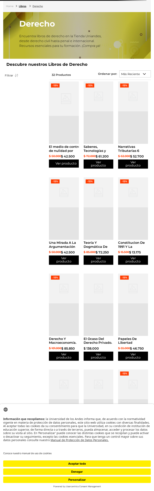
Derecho (37, 6)
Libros (22, 6)
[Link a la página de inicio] (10, 6)
